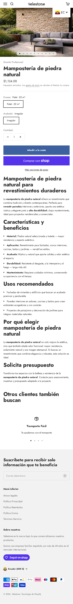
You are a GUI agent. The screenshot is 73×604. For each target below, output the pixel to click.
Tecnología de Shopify (31, 594)
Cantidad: (8, 130)
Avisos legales (10, 495)
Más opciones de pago (36, 169)
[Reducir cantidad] (8, 137)
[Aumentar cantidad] (20, 137)
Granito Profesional (13, 62)
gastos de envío (33, 85)
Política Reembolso (13, 507)
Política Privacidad (12, 501)
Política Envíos (10, 513)
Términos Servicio (12, 519)
